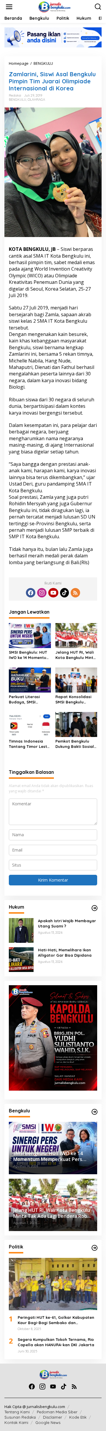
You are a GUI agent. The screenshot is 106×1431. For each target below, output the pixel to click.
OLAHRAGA (36, 99)
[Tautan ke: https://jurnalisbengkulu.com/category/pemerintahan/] (94, 1111)
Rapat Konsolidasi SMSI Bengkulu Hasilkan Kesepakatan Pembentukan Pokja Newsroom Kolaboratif (74, 699)
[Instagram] (42, 592)
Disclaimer (52, 1417)
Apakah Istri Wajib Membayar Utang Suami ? (67, 923)
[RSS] (75, 592)
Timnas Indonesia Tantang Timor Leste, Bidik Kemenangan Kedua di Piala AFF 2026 (30, 744)
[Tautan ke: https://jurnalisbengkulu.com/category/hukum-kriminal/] (94, 908)
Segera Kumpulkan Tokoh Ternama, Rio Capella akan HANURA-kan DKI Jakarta (56, 1342)
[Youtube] (53, 592)
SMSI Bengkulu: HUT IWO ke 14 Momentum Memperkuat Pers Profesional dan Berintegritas (29, 655)
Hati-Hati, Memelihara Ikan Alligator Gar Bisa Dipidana (65, 953)
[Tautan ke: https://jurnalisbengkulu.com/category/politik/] (94, 1247)
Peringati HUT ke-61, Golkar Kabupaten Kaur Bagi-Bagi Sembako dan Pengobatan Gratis (56, 1320)
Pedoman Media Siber (57, 1412)
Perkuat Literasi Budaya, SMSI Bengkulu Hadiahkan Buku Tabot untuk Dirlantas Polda (29, 699)
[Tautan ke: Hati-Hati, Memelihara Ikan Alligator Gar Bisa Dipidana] (21, 959)
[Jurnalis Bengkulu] (54, 6)
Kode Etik (78, 1417)
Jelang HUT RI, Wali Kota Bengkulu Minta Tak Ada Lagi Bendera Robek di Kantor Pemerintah (75, 655)
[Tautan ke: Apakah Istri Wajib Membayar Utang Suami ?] (21, 930)
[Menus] (9, 7)
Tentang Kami (17, 1412)
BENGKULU (17, 99)
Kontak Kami (16, 1422)
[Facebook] (30, 592)
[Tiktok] (64, 592)
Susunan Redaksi (20, 1417)
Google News (47, 1422)
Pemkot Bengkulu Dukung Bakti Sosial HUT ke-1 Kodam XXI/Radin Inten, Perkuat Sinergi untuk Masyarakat (76, 744)
